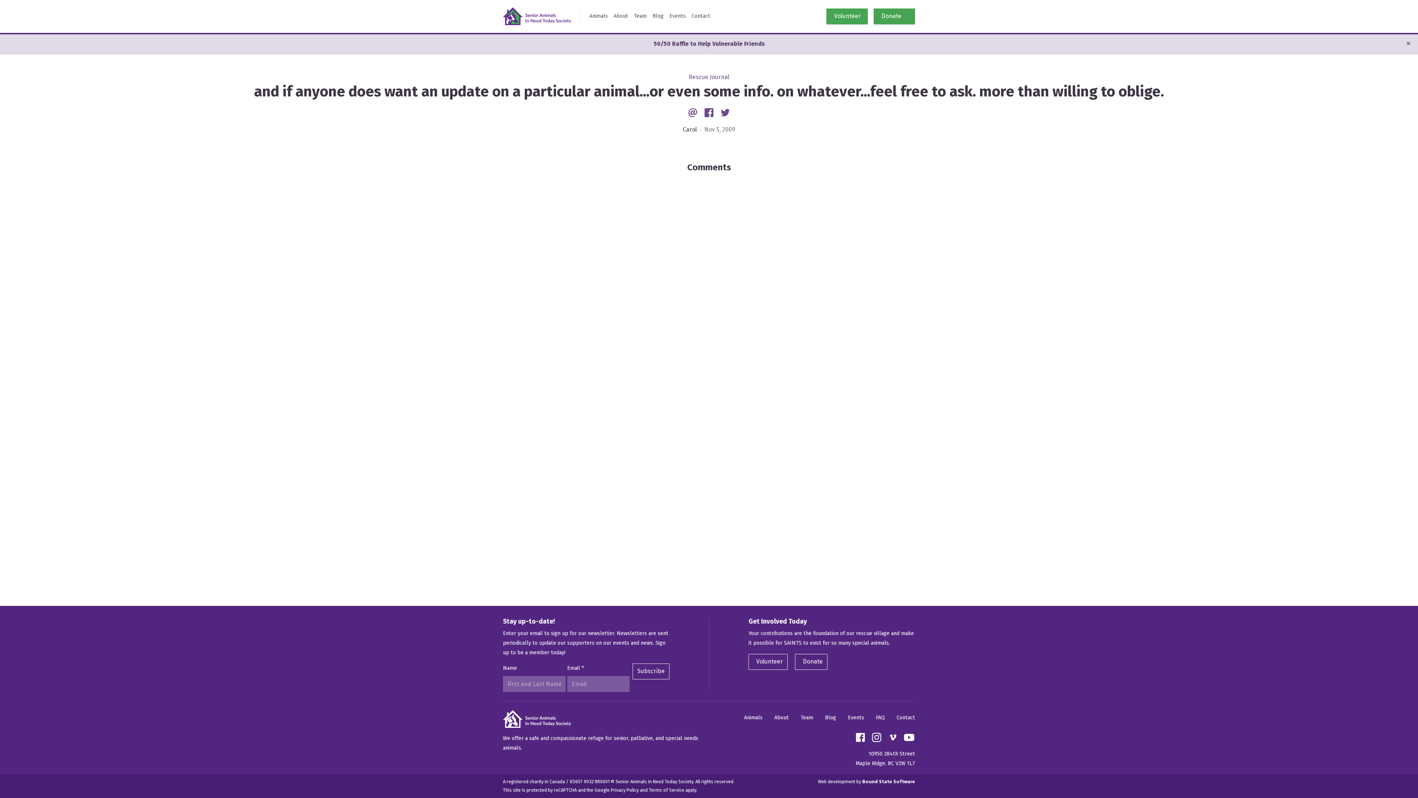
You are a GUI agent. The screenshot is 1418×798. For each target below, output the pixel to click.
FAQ (880, 718)
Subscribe (651, 671)
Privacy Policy (625, 790)
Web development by (866, 781)
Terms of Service (666, 790)
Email (575, 668)
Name (510, 668)
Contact (701, 16)
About (621, 16)
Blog (658, 16)
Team (640, 16)
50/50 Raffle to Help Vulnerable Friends (709, 43)
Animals (598, 16)
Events (677, 16)
